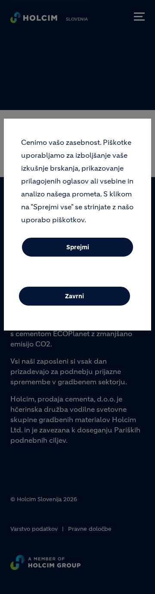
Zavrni (74, 296)
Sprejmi (77, 247)
